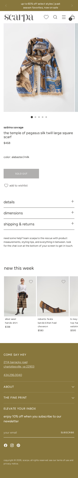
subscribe (67, 432)
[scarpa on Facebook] (6, 446)
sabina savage (14, 127)
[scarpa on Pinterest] (18, 446)
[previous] (6, 5)
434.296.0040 (13, 375)
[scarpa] (19, 17)
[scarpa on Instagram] (12, 446)
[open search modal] (55, 17)
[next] (72, 5)
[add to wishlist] (31, 281)
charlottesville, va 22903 (19, 366)
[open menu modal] (64, 17)
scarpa (26, 460)
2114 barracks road (15, 362)
